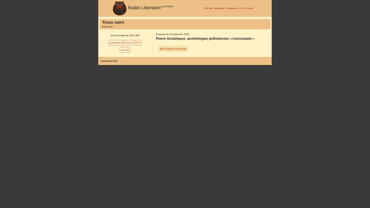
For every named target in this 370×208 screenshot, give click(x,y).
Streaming (219, 8)
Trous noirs (113, 22)
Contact (249, 8)
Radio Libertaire (144, 7)
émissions (128, 42)
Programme (232, 8)
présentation (115, 42)
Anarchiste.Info (109, 61)
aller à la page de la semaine (173, 49)
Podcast (208, 8)
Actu (241, 8)
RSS (138, 42)
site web (125, 50)
